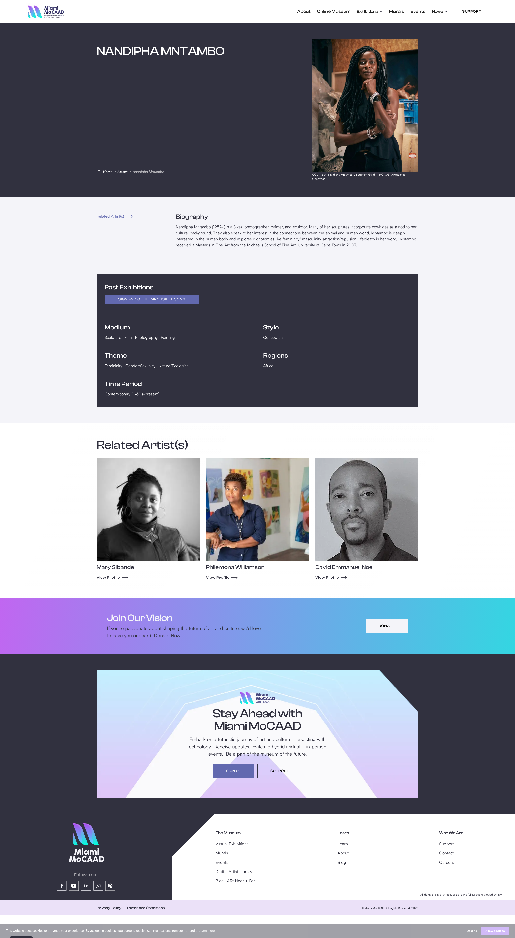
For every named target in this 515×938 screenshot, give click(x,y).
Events (417, 11)
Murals (396, 11)
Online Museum (333, 11)
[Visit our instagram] (98, 886)
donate (386, 626)
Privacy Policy (109, 908)
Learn (343, 843)
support (279, 771)
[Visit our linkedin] (86, 886)
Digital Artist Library (234, 871)
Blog (342, 862)
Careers (446, 862)
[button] (370, 11)
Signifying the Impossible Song (151, 299)
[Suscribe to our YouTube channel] (74, 886)
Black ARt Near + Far (235, 880)
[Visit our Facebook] (62, 886)
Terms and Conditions (145, 908)
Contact (446, 852)
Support (471, 11)
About (304, 11)
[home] (46, 11)
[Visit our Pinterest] (110, 886)
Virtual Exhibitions (232, 843)
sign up (233, 771)
